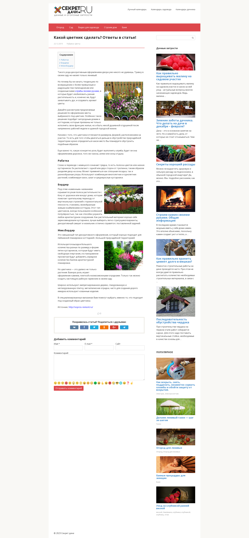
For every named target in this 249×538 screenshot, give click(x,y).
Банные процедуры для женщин (170, 477)
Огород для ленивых (169, 447)
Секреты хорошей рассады (175, 164)
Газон (158, 424)
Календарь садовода (161, 9)
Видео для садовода (88, 27)
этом (167, 514)
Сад (71, 27)
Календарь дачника (185, 9)
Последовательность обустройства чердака (172, 320)
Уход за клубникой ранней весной (172, 507)
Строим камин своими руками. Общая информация (173, 217)
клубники (177, 512)
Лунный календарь (137, 9)
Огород (60, 27)
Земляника (167, 512)
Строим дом (110, 27)
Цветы (77, 43)
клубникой (185, 512)
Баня (124, 27)
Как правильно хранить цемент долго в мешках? (174, 260)
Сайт (118, 343)
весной (159, 512)
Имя (57, 343)
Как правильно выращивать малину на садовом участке (174, 76)
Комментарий (61, 353)
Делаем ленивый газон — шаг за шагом (175, 419)
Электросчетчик (172, 393)
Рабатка (64, 59)
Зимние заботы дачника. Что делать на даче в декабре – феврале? (174, 123)
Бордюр (64, 62)
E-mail (88, 343)
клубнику (160, 514)
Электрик (160, 393)
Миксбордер (66, 65)
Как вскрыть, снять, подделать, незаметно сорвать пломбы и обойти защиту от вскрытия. (175, 386)
